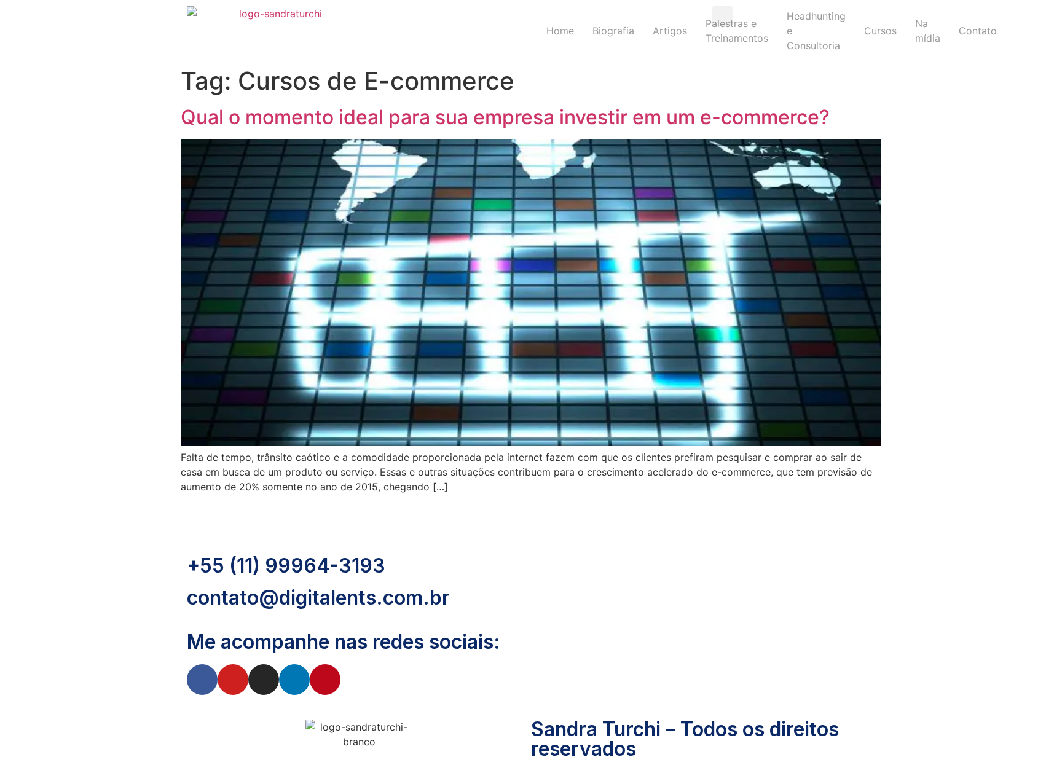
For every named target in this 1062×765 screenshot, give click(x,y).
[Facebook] (202, 679)
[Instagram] (263, 679)
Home (560, 31)
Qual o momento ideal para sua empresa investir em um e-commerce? (505, 117)
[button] (722, 16)
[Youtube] (233, 679)
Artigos (670, 31)
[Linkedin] (294, 679)
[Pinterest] (325, 679)
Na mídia (927, 30)
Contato (978, 31)
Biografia (613, 31)
